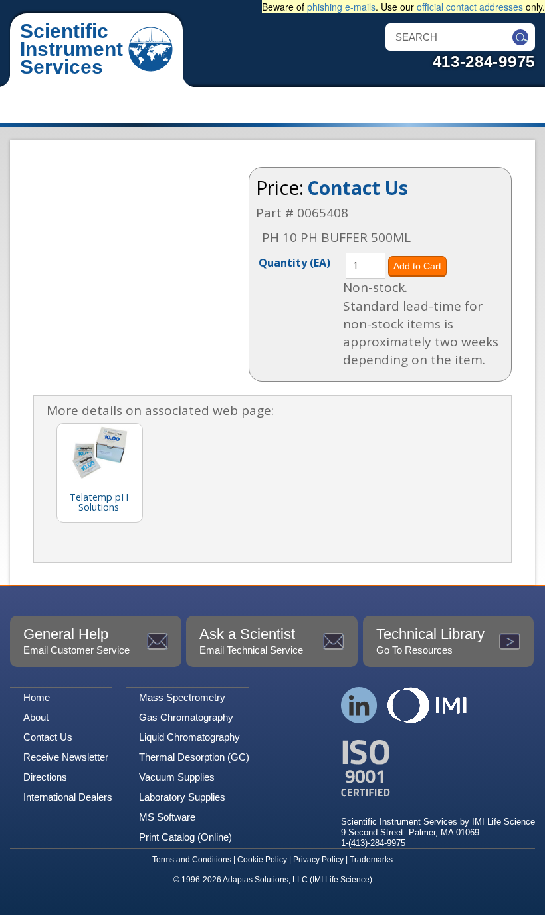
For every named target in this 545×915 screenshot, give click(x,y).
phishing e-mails (341, 6)
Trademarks (371, 859)
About (36, 717)
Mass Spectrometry (182, 697)
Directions (45, 777)
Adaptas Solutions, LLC (265, 879)
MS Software (167, 817)
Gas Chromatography (186, 717)
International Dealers (67, 797)
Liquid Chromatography (189, 737)
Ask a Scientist (251, 641)
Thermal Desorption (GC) (194, 757)
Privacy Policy (318, 859)
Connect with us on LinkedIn (359, 705)
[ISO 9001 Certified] (438, 768)
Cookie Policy (262, 859)
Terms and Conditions (191, 859)
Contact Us (357, 187)
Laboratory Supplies (182, 797)
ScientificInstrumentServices (71, 49)
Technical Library (430, 641)
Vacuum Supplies (177, 777)
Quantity (294, 262)
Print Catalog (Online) (185, 837)
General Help (76, 641)
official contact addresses (470, 6)
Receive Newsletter (65, 757)
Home (36, 697)
